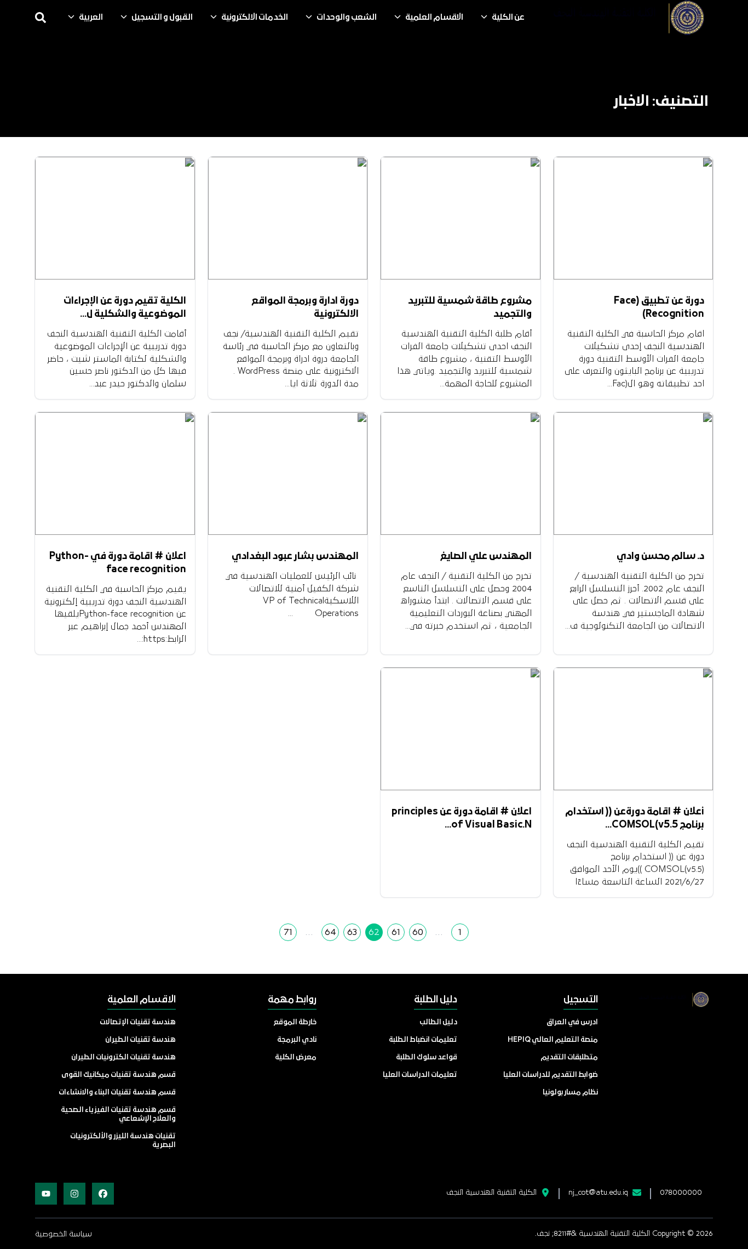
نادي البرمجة (297, 1040)
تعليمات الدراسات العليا (420, 1075)
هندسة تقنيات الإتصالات (138, 1022)
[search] (40, 17)
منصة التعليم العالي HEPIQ (553, 1040)
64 (330, 932)
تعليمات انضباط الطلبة (423, 1040)
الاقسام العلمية (434, 17)
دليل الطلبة (435, 1000)
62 (374, 932)
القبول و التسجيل (162, 17)
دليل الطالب (438, 1022)
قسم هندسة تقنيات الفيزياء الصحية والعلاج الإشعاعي (118, 1114)
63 (352, 932)
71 (288, 932)
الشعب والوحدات (347, 17)
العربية (91, 17)
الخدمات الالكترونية (254, 17)
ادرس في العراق (572, 1022)
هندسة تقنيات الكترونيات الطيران (123, 1057)
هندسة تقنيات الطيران (140, 1040)
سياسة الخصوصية (63, 1234)
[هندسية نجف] (625, 17)
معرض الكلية (296, 1057)
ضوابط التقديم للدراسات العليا (550, 1075)
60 (417, 932)
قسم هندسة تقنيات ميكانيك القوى (118, 1075)
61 (396, 932)
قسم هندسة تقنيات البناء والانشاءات (117, 1092)
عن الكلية (508, 17)
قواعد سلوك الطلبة (426, 1057)
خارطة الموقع (295, 1022)
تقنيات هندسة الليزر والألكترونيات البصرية (123, 1141)
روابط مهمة (292, 1000)
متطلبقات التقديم (569, 1057)
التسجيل (580, 1000)
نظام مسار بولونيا (570, 1092)
